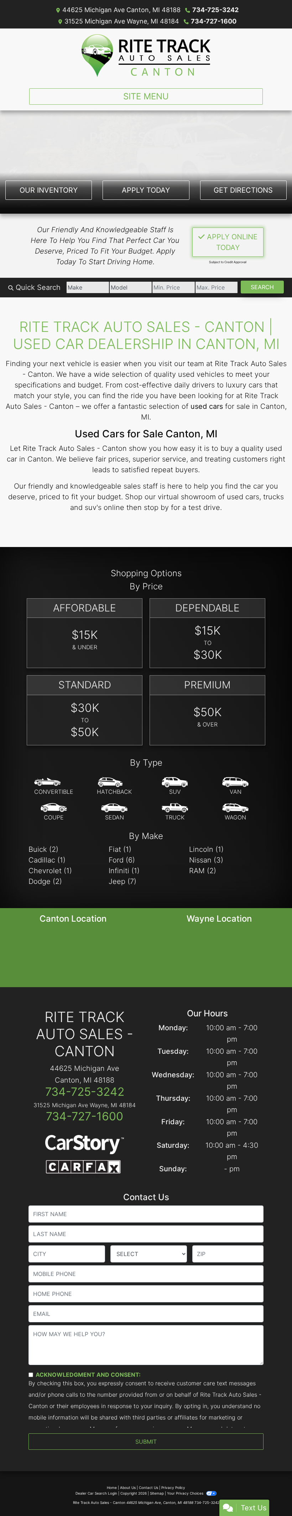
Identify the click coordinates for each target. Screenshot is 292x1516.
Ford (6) (122, 860)
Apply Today (146, 190)
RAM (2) (202, 870)
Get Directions (243, 190)
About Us (128, 1487)
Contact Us (148, 1487)
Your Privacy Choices (185, 1493)
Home (112, 1487)
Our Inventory (49, 190)
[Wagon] (235, 812)
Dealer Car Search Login (96, 1493)
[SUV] (175, 786)
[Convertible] (53, 786)
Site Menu (146, 96)
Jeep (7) (122, 881)
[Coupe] (54, 812)
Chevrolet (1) (50, 870)
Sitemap (157, 1493)
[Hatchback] (114, 786)
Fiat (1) (120, 849)
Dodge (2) (45, 881)
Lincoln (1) (206, 849)
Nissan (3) (206, 860)
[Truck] (175, 812)
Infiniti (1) (124, 870)
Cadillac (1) (47, 860)
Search (262, 287)
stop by (156, 507)
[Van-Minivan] (235, 786)
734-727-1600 (213, 21)
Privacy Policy (173, 1487)
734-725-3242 (215, 10)
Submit (146, 1441)
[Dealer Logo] (146, 55)
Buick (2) (43, 849)
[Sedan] (114, 812)
